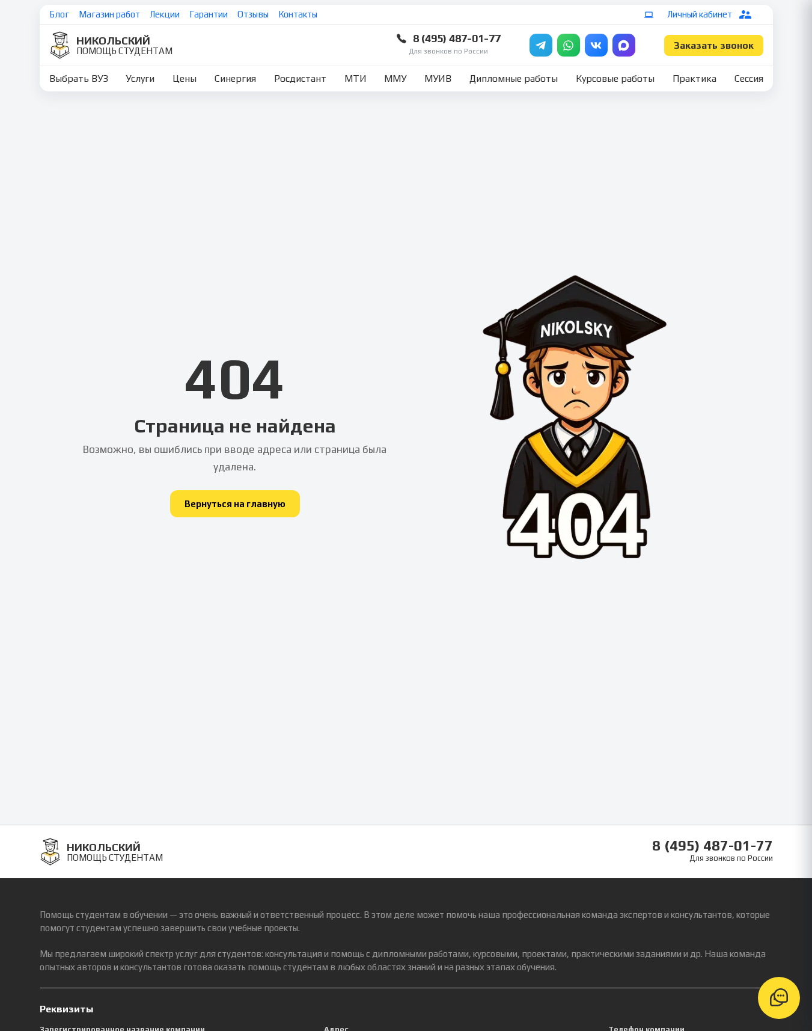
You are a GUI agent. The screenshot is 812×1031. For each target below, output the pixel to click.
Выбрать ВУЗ (78, 78)
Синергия (235, 78)
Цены (184, 78)
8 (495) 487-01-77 (457, 38)
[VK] (596, 45)
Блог (59, 14)
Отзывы (253, 14)
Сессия (748, 78)
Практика (694, 78)
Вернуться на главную (235, 504)
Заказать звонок (714, 45)
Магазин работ (109, 14)
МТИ (355, 78)
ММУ (395, 78)
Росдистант (300, 78)
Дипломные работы (513, 78)
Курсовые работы (615, 78)
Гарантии (208, 14)
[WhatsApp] (568, 45)
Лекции (165, 14)
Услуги (140, 78)
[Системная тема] (649, 14)
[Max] (623, 45)
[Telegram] (541, 45)
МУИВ (437, 78)
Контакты (297, 14)
